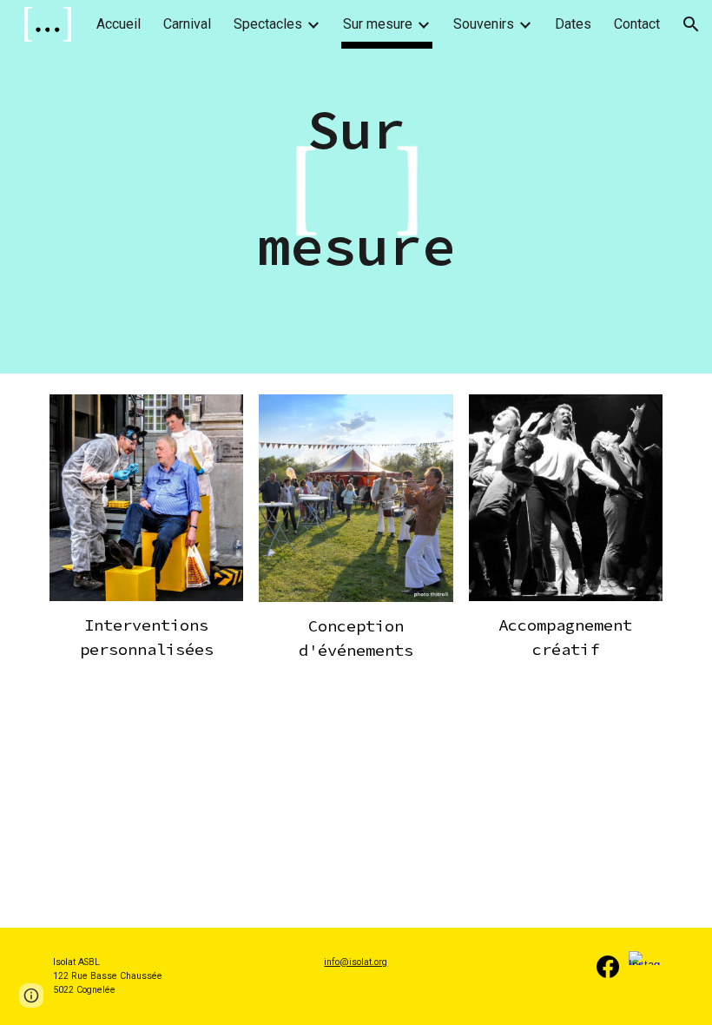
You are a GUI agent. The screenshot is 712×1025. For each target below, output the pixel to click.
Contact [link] (637, 24)
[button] (691, 24)
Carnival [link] (187, 24)
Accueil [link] (118, 24)
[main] (356, 186)
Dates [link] (573, 24)
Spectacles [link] (268, 24)
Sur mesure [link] (377, 24)
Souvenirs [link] (483, 24)
